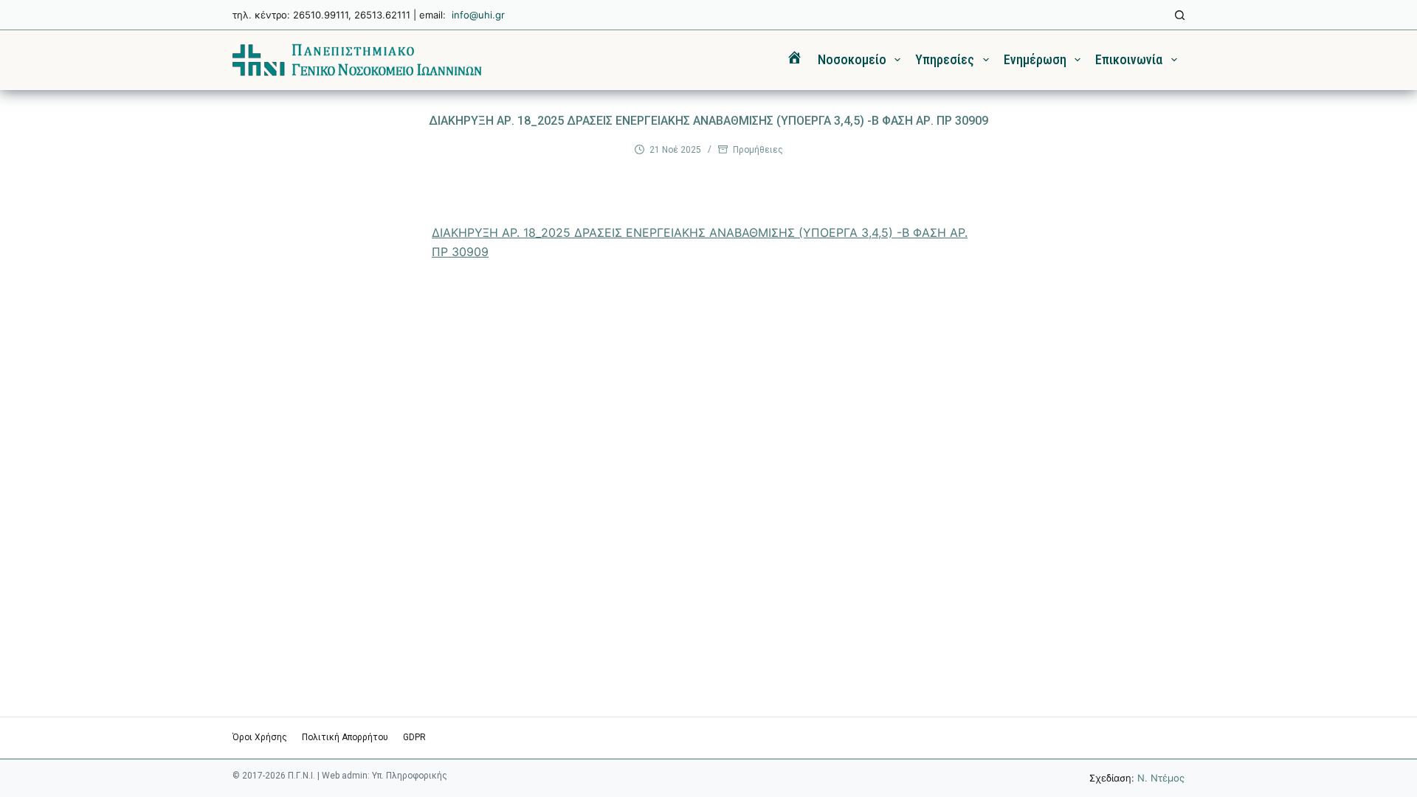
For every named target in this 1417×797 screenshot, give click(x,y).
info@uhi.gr (478, 15)
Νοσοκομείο (852, 59)
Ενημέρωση (1035, 59)
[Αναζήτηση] (1180, 15)
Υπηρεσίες (944, 59)
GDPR (414, 737)
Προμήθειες (758, 150)
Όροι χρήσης (259, 737)
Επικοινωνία (1128, 59)
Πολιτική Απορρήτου (345, 737)
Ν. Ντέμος (1161, 778)
